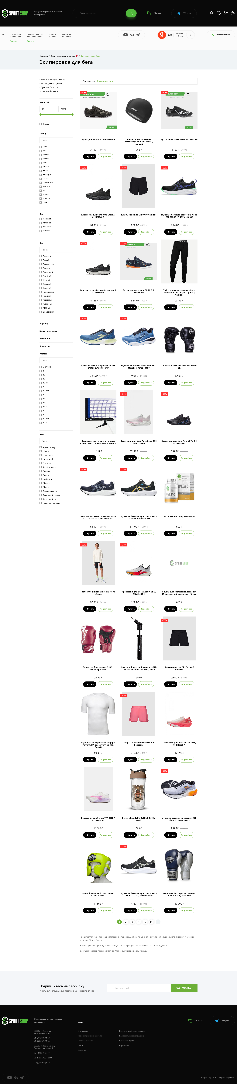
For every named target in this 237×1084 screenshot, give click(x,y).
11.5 (141, 354)
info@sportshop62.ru (42, 1063)
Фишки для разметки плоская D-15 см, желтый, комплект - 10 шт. (179, 592)
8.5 (179, 128)
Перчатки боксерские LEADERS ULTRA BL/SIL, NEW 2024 (179, 894)
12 (108, 354)
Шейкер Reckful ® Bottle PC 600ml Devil (139, 819)
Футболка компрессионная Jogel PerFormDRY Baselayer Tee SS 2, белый (98, 744)
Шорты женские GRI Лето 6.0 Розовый (139, 743)
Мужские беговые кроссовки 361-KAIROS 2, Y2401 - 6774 (98, 366)
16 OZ (175, 882)
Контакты (66, 35)
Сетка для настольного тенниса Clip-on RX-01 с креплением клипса (98, 442)
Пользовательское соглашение (131, 1036)
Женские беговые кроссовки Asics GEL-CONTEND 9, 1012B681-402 (98, 517)
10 (187, 203)
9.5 (100, 203)
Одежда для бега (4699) (51, 83)
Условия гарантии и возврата (90, 1036)
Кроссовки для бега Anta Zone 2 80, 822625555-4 (139, 442)
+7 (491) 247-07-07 (42, 1053)
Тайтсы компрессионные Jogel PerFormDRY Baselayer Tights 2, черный (179, 292)
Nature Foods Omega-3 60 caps (179, 516)
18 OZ (182, 882)
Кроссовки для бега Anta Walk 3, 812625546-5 (98, 215)
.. (145, 921)
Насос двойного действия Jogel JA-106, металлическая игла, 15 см (139, 668)
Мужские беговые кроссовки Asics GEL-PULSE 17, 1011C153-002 (179, 215)
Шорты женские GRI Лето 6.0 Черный (179, 668)
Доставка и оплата (35, 35)
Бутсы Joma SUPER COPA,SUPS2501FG (179, 139)
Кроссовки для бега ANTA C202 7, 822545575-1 (98, 819)
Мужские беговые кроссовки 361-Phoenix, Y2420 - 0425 (179, 819)
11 (101, 279)
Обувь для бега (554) (49, 87)
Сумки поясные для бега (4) (52, 79)
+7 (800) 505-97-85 (42, 1041)
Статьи (53, 35)
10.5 (98, 354)
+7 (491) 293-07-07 (42, 1038)
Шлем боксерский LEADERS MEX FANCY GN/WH (98, 894)
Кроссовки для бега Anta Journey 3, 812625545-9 (98, 291)
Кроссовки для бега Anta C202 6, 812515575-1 (179, 743)
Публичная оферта (126, 1041)
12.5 (105, 203)
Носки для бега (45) (49, 91)
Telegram (187, 13)
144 (151, 921)
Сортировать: (89, 81)
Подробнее (105, 156)
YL (184, 279)
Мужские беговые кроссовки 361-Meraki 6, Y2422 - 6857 (138, 366)
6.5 (91, 806)
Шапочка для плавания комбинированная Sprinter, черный (139, 141)
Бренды (13, 41)
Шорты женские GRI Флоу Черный (138, 214)
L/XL (179, 354)
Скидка (46, 124)
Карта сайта (124, 1045)
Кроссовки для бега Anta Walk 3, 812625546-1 (139, 592)
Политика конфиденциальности (132, 1031)
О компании (15, 35)
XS (174, 279)
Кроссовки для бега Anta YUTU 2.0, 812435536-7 (179, 442)
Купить (90, 156)
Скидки (30, 41)
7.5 (90, 203)
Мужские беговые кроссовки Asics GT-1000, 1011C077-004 (139, 517)
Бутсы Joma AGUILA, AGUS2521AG (98, 139)
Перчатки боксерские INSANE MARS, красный (98, 668)
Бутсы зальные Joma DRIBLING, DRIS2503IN (138, 291)
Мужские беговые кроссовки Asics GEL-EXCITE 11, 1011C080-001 (139, 894)
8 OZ (98, 656)
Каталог (158, 13)
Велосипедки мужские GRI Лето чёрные (98, 592)
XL (106, 580)
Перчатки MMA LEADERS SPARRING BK (179, 366)
